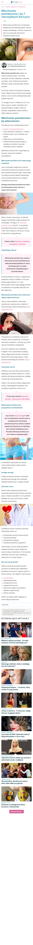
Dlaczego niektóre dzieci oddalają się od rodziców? (15, 665)
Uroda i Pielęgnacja (7, 685)
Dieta (2, 6)
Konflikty (4, 662)
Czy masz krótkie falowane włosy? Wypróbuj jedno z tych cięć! (15, 735)
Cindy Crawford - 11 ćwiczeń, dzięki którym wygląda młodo (16, 712)
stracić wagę (19, 416)
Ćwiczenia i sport (6, 638)
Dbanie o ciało (5, 802)
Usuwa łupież (8, 578)
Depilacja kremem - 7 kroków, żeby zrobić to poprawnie (15, 688)
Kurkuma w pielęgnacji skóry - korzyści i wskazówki (13, 806)
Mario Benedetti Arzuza (18, 66)
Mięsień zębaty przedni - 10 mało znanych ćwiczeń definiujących (14, 642)
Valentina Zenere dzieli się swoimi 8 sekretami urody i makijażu (16, 759)
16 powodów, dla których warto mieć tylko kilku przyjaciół (14, 782)
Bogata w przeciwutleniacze (13, 129)
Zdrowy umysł (5, 779)
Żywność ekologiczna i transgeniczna (16, 6)
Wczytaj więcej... (16, 811)
